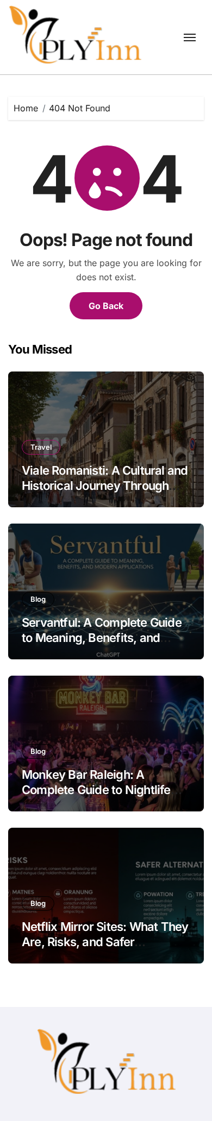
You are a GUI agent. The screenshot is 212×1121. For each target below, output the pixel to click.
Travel (41, 447)
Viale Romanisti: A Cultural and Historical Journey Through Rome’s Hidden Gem (105, 485)
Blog (38, 599)
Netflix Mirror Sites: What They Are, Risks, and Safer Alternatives (105, 942)
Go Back (106, 305)
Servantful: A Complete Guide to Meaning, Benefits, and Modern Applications (102, 637)
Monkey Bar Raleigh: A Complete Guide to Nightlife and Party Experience (96, 790)
